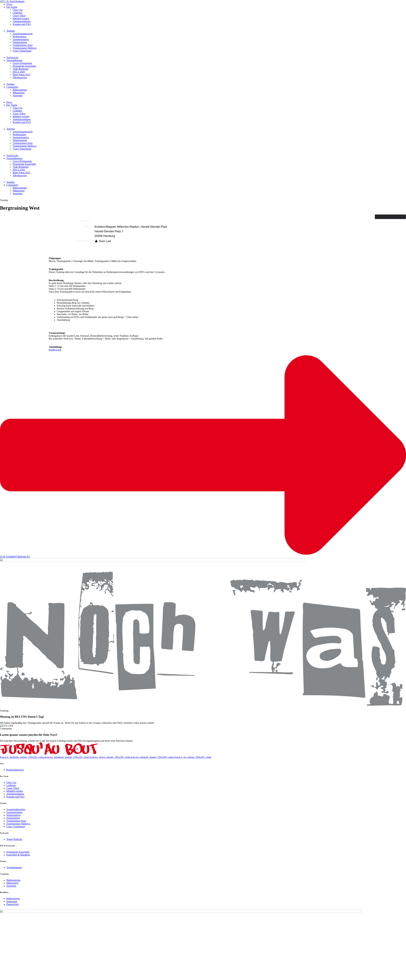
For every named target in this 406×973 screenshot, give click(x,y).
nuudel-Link (55, 349)
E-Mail (102, 245)
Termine (10, 84)
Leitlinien (17, 12)
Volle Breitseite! (21, 69)
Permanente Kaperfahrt (24, 66)
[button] (390, 217)
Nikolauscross (20, 77)
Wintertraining (20, 42)
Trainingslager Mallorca (24, 48)
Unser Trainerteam (22, 50)
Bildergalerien (20, 89)
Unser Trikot (19, 15)
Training (10, 30)
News (9, 4)
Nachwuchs (12, 57)
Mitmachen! (19, 92)
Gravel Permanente (22, 63)
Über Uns (18, 10)
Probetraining (19, 36)
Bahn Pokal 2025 (21, 74)
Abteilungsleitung (21, 21)
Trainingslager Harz (23, 45)
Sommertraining (21, 39)
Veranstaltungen (14, 60)
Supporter (18, 95)
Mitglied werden (21, 18)
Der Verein (11, 7)
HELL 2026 (19, 71)
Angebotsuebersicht (23, 33)
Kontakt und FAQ (22, 24)
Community (12, 87)
